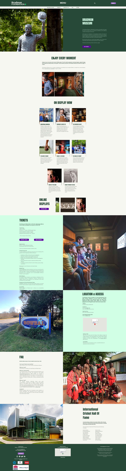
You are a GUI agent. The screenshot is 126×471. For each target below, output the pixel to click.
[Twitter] (22, 456)
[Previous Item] (40, 84)
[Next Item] (85, 84)
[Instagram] (17, 456)
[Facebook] (20, 456)
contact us (24, 269)
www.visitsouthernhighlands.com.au (28, 385)
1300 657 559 (37, 386)
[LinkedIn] (24, 456)
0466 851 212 (87, 315)
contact (23, 287)
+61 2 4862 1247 (22, 449)
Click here (21, 266)
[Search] (95, 3)
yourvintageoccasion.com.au (25, 373)
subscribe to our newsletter (49, 68)
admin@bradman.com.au (89, 309)
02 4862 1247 (87, 307)
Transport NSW (103, 338)
